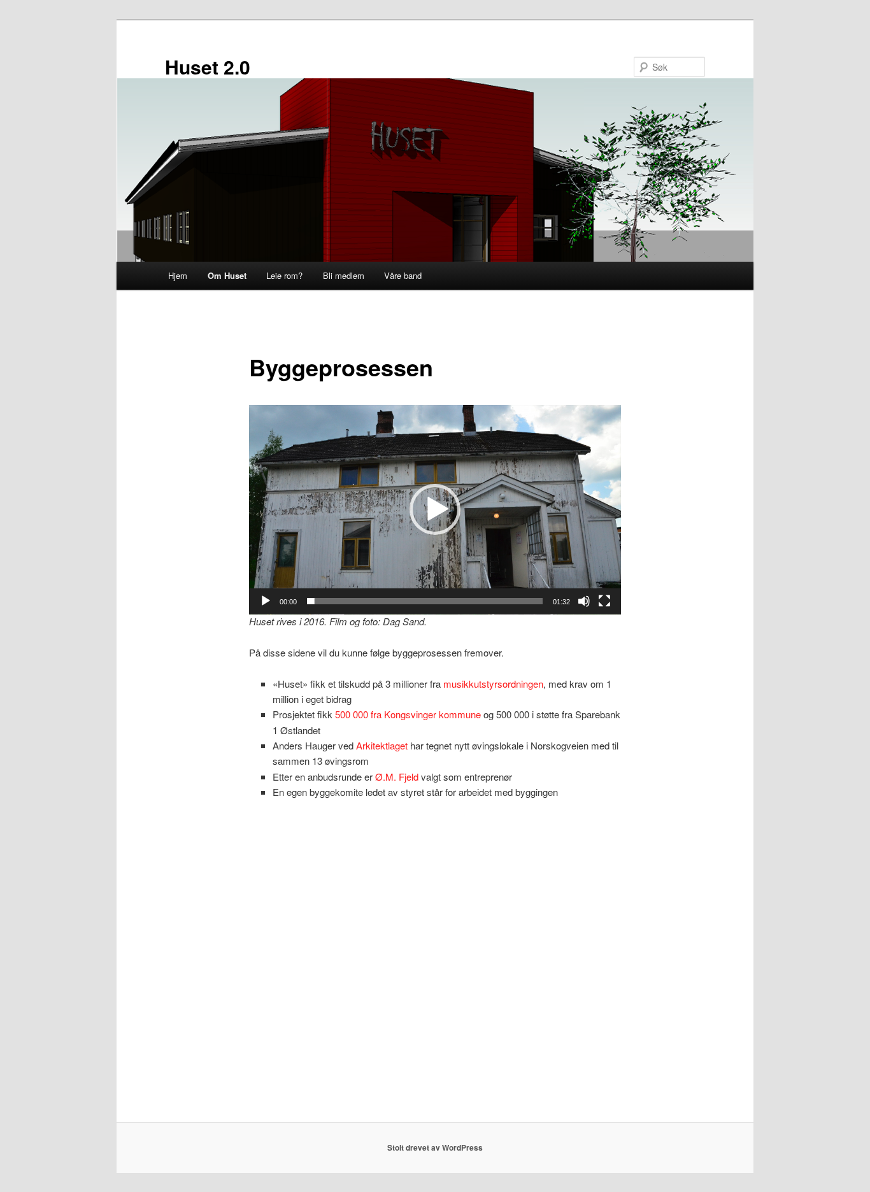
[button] (435, 509)
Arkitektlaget (382, 745)
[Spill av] (265, 601)
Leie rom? (284, 275)
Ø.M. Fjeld (396, 776)
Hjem (177, 275)
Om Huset (227, 275)
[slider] (425, 601)
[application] (435, 509)
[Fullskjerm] (604, 601)
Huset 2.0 (207, 66)
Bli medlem (343, 275)
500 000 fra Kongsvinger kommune (408, 714)
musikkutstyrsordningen (493, 683)
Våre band (403, 275)
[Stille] (584, 601)
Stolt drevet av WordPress (435, 1147)
